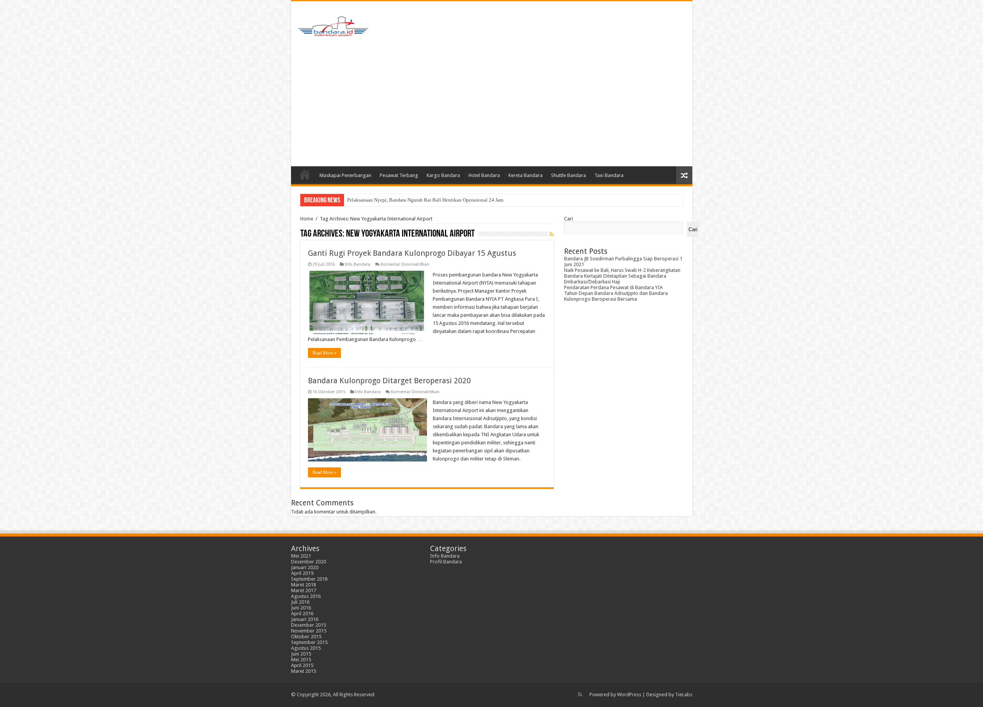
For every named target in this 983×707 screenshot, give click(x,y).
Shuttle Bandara (568, 175)
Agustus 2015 (306, 648)
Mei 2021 (301, 556)
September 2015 (309, 642)
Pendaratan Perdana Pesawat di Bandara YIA (613, 287)
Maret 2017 (303, 590)
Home (305, 174)
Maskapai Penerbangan (345, 175)
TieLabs (683, 694)
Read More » (324, 353)
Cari (568, 219)
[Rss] (580, 694)
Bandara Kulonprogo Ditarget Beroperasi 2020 (389, 380)
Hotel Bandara (484, 175)
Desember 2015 (308, 625)
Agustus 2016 (306, 596)
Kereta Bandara (525, 175)
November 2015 (308, 631)
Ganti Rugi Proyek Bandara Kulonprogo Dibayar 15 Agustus (412, 253)
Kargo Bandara (443, 175)
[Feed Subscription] (551, 234)
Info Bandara (357, 264)
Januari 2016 (304, 619)
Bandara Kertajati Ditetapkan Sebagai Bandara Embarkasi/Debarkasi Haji (615, 279)
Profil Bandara (446, 562)
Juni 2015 (301, 654)
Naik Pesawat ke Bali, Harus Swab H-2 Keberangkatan (622, 270)
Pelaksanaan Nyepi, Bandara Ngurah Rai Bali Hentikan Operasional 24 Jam (425, 200)
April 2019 (302, 573)
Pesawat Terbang (399, 175)
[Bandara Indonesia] (333, 24)
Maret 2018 (303, 585)
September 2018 (309, 579)
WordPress (629, 694)
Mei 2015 (301, 659)
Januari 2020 (304, 567)
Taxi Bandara (609, 175)
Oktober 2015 (306, 636)
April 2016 (302, 613)
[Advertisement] (492, 101)
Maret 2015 (303, 671)
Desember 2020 (308, 562)
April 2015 (302, 665)
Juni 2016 (301, 608)
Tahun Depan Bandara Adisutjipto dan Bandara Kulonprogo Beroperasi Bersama (616, 296)
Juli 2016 (300, 602)
